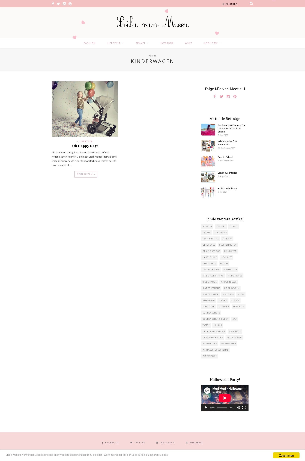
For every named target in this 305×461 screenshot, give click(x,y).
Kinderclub (230, 269)
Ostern (223, 300)
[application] (225, 398)
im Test (224, 263)
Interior (167, 43)
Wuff (188, 43)
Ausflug (207, 226)
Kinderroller (229, 282)
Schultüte (208, 306)
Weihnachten (228, 343)
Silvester (224, 306)
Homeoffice (209, 263)
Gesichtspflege (211, 251)
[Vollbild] (244, 407)
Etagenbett (220, 232)
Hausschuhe (210, 257)
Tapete (206, 325)
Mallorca (228, 294)
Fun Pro (227, 238)
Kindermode (210, 282)
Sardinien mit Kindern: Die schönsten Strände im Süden (232, 128)
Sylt (234, 319)
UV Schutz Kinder (213, 337)
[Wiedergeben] (206, 407)
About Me (211, 43)
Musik (241, 294)
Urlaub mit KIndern (214, 331)
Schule (235, 300)
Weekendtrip (210, 343)
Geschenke (209, 245)
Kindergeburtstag (213, 276)
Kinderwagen (231, 288)
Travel (141, 43)
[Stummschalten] (238, 407)
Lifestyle (114, 43)
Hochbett (226, 257)
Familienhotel (211, 238)
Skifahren (238, 306)
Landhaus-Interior (227, 172)
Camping (221, 226)
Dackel (206, 232)
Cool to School (225, 157)
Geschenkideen (228, 245)
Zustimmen (286, 455)
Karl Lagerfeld (211, 269)
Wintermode (210, 356)
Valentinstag (234, 337)
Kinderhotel (235, 276)
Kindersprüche (211, 288)
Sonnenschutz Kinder (215, 319)
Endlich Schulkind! (227, 188)
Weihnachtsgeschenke (215, 350)
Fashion (90, 43)
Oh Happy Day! (85, 145)
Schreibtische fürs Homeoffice (227, 143)
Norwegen (209, 300)
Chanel (234, 226)
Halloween (230, 251)
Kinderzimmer (211, 294)
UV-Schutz (235, 331)
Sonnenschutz (211, 313)
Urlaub (218, 325)
